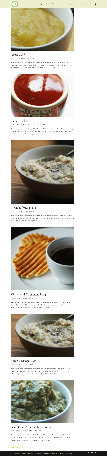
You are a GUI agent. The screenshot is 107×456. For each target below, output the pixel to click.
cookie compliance (50, 453)
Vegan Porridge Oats (23, 361)
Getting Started (42, 4)
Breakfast (33, 58)
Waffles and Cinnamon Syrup (29, 294)
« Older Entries (15, 447)
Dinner (36, 124)
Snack (44, 124)
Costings (75, 4)
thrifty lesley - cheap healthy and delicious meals (32, 453)
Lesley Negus (16, 124)
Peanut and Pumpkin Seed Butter (31, 427)
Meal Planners (52, 4)
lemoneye (69, 453)
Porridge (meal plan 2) (24, 208)
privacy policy (59, 453)
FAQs (91, 4)
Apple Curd (18, 55)
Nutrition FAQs (84, 4)
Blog (69, 4)
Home (34, 4)
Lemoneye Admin (17, 58)
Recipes (62, 4)
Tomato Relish (19, 121)
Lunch (40, 124)
